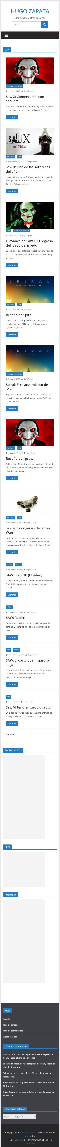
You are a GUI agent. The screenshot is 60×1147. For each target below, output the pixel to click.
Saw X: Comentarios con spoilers (25, 98)
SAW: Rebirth (16, 617)
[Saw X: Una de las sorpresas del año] (30, 141)
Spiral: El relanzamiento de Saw (27, 386)
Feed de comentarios (13, 1030)
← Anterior (9, 734)
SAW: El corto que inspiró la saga (27, 662)
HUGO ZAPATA (30, 11)
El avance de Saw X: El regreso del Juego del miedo (29, 243)
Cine (19, 157)
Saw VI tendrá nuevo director (29, 707)
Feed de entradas (11, 1025)
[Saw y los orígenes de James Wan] (30, 502)
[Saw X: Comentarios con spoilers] (30, 70)
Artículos (10, 157)
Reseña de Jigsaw (19, 458)
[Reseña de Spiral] (30, 289)
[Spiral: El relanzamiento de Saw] (30, 358)
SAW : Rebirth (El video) (24, 575)
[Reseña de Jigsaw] (30, 432)
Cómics (9, 565)
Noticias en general (14, 86)
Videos (18, 565)
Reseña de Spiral (19, 315)
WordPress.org (10, 1036)
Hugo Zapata (29, 91)
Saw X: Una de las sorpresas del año (28, 169)
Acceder (7, 1019)
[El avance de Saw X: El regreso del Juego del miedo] (30, 215)
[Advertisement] (24, 797)
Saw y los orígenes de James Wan (28, 530)
